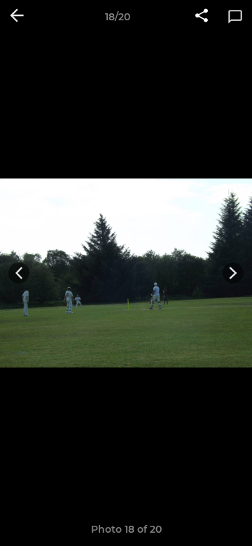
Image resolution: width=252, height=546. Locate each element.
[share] (201, 17)
